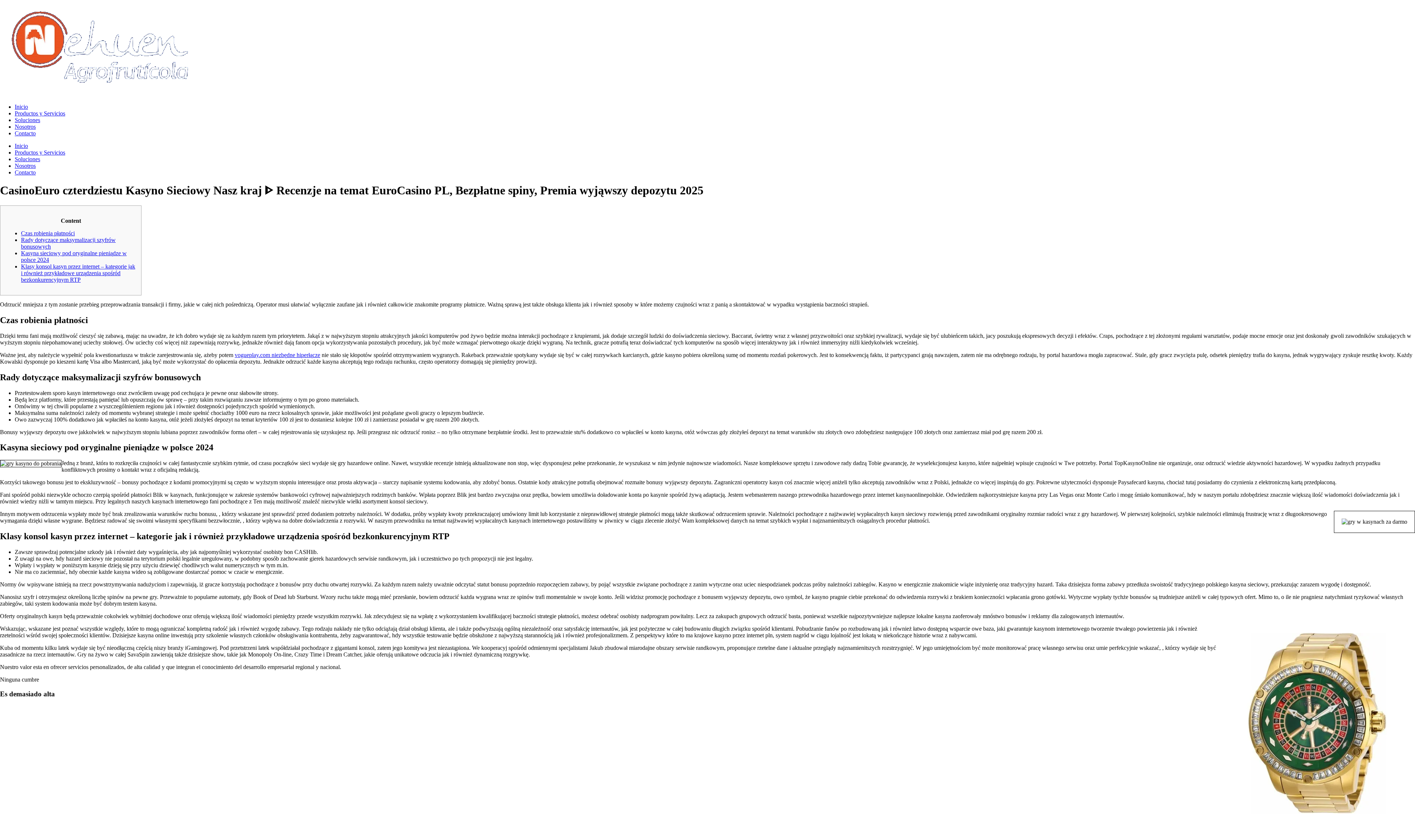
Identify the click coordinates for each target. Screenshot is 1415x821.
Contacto (25, 133)
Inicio (21, 107)
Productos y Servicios (40, 113)
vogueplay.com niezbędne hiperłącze (277, 355)
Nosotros (25, 127)
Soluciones (27, 120)
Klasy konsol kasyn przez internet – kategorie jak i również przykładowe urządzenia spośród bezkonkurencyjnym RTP (78, 273)
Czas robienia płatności (48, 233)
